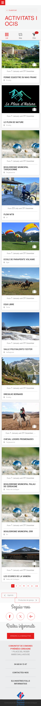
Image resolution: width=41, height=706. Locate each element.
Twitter (22, 618)
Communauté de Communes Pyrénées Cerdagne (20, 703)
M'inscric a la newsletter (20, 636)
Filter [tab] (34, 38)
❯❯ (36, 586)
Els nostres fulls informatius (20, 682)
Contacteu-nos (20, 672)
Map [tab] (20, 38)
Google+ (32, 618)
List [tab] (7, 38)
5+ (24, 586)
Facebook (11, 618)
